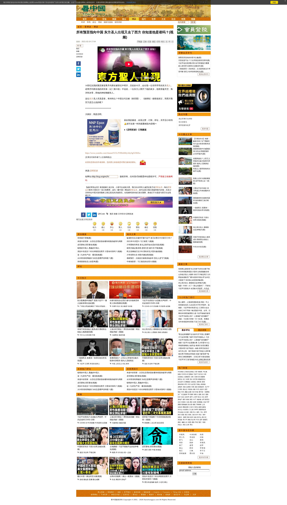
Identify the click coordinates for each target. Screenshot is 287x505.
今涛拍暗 (193, 434)
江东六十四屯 (193, 407)
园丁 (181, 445)
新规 (89, 335)
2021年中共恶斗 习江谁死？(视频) (140, 241)
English (157, 492)
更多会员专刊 (203, 74)
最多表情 (202, 330)
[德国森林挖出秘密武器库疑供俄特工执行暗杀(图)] (185, 198)
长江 (184, 379)
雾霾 (179, 404)
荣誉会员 (158, 187)
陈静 (191, 443)
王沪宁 (207, 387)
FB (189, 394)
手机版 (139, 42)
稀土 (166, 482)
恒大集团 (124, 306)
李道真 (192, 437)
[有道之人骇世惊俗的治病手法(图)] (185, 169)
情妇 (179, 392)
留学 (205, 412)
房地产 (123, 479)
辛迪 (201, 453)
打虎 (193, 392)
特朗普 (200, 372)
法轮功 (180, 407)
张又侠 (200, 374)
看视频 (143, 494)
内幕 (194, 389)
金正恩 (193, 384)
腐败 (186, 392)
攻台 (122, 452)
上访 (203, 404)
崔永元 (185, 389)
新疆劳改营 (202, 409)
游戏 (81, 479)
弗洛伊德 (181, 384)
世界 (154, 19)
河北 (123, 364)
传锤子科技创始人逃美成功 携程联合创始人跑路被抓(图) (201, 239)
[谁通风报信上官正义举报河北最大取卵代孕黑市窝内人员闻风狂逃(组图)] (124, 340)
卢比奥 (205, 372)
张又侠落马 (183, 122)
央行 (203, 394)
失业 (113, 479)
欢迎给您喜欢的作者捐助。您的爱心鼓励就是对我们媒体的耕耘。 (111, 162)
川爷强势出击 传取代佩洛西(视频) (140, 255)
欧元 (199, 397)
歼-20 (118, 452)
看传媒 (159, 494)
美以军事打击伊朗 (185, 119)
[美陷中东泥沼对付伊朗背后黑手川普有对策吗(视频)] (157, 458)
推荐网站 (94, 494)
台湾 (203, 399)
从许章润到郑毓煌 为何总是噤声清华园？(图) (95, 258)
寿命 (184, 425)
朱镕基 (158, 450)
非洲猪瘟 (199, 402)
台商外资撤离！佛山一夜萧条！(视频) (125, 476)
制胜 (113, 452)
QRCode (101, 214)
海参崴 (199, 399)
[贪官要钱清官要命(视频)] (157, 428)
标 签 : (79, 46)
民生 (200, 414)
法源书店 (126, 494)
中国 (93, 335)
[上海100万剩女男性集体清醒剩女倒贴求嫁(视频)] (124, 311)
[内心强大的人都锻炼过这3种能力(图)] (157, 311)
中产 (194, 399)
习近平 (82, 364)
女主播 (186, 412)
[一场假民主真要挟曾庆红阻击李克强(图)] (92, 340)
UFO (185, 384)
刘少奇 (193, 419)
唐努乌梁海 (202, 407)
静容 (191, 448)
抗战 (195, 417)
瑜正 (181, 451)
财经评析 (118, 22)
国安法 (180, 379)
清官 (150, 450)
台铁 (192, 377)
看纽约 (151, 494)
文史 (164, 19)
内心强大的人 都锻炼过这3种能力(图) (157, 329)
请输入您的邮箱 (194, 467)
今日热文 (82, 278)
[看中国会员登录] (194, 29)
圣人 (169, 85)
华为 (182, 392)
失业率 (150, 364)
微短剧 (85, 479)
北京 (179, 402)
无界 (194, 494)
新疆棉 (202, 377)
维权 (194, 404)
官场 (104, 19)
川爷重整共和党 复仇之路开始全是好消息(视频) (145, 245)
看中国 (95, 10)
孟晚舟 (180, 387)
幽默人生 (185, 422)
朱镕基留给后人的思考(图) (87, 261)
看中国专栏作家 (186, 430)
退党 (203, 382)
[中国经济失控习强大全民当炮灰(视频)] (157, 340)
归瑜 (201, 437)
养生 (191, 425)
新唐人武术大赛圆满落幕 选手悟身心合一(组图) (201, 180)
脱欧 (200, 394)
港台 (124, 19)
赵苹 (201, 445)
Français (166, 492)
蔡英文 (207, 399)
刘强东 (183, 402)
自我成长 (164, 332)
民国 (188, 417)
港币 (206, 397)
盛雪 (191, 445)
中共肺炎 (181, 372)
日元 (203, 397)
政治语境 (160, 423)
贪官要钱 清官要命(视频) (87, 245)
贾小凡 (182, 437)
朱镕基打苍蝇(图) (84, 238)
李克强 (92, 364)
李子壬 (202, 451)
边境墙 (188, 387)
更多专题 (205, 129)
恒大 (118, 306)
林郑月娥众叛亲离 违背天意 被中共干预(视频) (145, 248)
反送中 (202, 389)
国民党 (199, 382)
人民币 (195, 397)
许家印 (114, 306)
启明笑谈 (79, 57)
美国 (114, 19)
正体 (145, 42)
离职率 (118, 479)
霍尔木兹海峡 (149, 482)
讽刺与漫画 (108, 22)
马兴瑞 (129, 306)
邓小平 (185, 419)
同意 (274, 2)
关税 (184, 387)
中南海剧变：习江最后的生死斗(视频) (142, 261)
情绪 (159, 332)
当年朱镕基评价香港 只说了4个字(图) (192, 322)
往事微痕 (187, 382)
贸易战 (190, 374)
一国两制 (206, 392)
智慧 (189, 422)
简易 (201, 434)
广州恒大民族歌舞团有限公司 (104, 306)
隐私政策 (147, 492)
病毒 (77, 51)
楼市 (184, 399)
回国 (189, 414)
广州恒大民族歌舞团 (87, 306)
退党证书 (177, 494)
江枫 (191, 451)
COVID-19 (148, 306)
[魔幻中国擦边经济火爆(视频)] (92, 458)
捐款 (119, 492)
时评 (83, 22)
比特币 (187, 397)
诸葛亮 (205, 419)
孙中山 (199, 417)
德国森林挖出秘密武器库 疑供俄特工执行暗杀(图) (201, 200)
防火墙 (190, 404)
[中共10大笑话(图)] (185, 247)
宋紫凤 (182, 434)
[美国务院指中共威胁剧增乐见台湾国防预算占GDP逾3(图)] (185, 149)
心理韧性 (154, 332)
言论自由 (181, 412)
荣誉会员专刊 (185, 53)
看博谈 (88, 27)
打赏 (149, 42)
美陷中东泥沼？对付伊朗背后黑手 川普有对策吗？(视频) (99, 251)
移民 (198, 412)
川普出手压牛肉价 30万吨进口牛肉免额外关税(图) (201, 190)
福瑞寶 (167, 494)
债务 (206, 394)
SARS (196, 409)
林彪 (189, 419)
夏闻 (201, 440)
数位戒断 (96, 479)
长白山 (180, 409)
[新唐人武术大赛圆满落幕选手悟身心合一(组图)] (185, 178)
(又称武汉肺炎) (189, 372)
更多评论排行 (203, 362)
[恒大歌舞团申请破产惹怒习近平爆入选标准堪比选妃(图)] (92, 282)
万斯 (192, 387)
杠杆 (179, 397)
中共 (81, 335)
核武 (156, 482)
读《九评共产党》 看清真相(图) (89, 255)
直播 (90, 479)
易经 (179, 422)
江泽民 (87, 364)
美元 (182, 397)
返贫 (146, 364)
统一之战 (127, 452)
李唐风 (202, 443)
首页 (85, 19)
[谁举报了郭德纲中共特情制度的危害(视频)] (157, 399)
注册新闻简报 (185, 463)
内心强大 (147, 332)
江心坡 (191, 409)
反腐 (189, 392)
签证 (186, 414)
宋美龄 (180, 419)
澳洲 (184, 417)
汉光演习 (181, 382)
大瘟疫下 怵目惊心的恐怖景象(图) (190, 280)
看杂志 (135, 494)
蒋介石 (204, 417)
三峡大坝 (197, 377)
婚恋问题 (122, 335)
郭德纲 (146, 423)
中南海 (190, 389)
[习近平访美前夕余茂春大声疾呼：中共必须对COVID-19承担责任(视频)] (157, 282)
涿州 (127, 364)
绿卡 (196, 414)
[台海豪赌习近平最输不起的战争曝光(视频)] (124, 428)
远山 (191, 440)
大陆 (94, 19)
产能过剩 (156, 364)
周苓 (181, 443)
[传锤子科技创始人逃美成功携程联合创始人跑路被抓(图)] (92, 311)
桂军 (191, 417)
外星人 (180, 425)
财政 (187, 399)
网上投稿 (101, 492)
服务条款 (137, 492)
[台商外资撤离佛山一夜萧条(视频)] (124, 458)
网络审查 (186, 407)
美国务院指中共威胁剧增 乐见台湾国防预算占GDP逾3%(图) (201, 151)
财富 (191, 399)
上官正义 (119, 364)
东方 (91, 99)
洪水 (191, 379)
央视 (191, 412)
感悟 (193, 422)
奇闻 (183, 19)
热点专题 (183, 114)
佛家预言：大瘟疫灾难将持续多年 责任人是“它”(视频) (148, 258)
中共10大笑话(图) (199, 247)
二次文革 (153, 423)
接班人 (97, 364)
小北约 (161, 482)
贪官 (146, 450)
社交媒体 (184, 394)
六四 (204, 374)
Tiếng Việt (177, 492)
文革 (187, 425)
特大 (162, 42)
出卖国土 (181, 377)
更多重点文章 (203, 257)
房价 (191, 402)
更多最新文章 (203, 291)
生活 (173, 19)
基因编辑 (184, 404)
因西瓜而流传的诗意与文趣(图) (189, 57)
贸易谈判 (201, 387)
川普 (195, 372)
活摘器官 (187, 377)
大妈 (187, 402)
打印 (158, 42)
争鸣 (88, 22)
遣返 (182, 414)
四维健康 (182, 453)
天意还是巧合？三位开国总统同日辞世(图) (194, 60)
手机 (196, 422)
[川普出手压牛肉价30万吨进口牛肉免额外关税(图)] (185, 188)
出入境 (85, 335)
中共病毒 (155, 306)
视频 (193, 19)
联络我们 (111, 492)
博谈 (134, 19)
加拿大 (196, 394)
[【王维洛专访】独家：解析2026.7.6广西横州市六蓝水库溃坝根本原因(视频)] (185, 139)
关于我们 (127, 492)
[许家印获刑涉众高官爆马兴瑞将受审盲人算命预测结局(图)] (124, 282)
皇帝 (201, 419)
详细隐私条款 (131, 2)
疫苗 (187, 379)
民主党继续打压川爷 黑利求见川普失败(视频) (144, 251)
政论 (94, 22)
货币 (191, 397)
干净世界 (104, 494)
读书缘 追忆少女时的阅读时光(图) (190, 71)
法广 (179, 394)
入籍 (193, 414)
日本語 (186, 492)
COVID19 (79, 54)
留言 (153, 42)
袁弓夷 (195, 379)
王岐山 (198, 384)
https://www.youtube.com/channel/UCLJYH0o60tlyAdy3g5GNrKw (112, 153)
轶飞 (181, 440)
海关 (179, 414)
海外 (204, 414)
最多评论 (186, 330)
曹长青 (192, 453)
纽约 (144, 19)
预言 (77, 48)
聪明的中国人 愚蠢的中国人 (88, 248)
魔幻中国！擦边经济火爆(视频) (89, 476)
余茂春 (168, 306)
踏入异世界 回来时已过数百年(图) (190, 66)
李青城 (202, 448)
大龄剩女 (115, 335)
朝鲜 (191, 394)
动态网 (186, 494)
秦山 (181, 448)
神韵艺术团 (115, 494)
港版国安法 (201, 379)
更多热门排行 (203, 324)
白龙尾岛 (186, 409)
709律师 (198, 404)
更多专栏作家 (203, 457)
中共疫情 (162, 306)
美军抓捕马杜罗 (184, 125)
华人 (194, 412)
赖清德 (203, 384)
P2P (208, 402)
